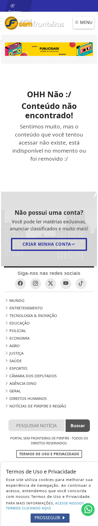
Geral (14, 390)
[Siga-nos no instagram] (35, 283)
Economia (19, 338)
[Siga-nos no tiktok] (81, 283)
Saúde (15, 360)
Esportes (17, 368)
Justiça (16, 353)
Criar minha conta (46, 244)
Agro (14, 345)
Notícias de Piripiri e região (37, 406)
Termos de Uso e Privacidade (49, 453)
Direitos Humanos (27, 398)
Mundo (16, 300)
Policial (17, 330)
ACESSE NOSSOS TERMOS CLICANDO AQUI (45, 505)
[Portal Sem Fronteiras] (34, 22)
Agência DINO (22, 383)
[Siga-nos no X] (50, 283)
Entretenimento (25, 308)
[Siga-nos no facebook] (20, 283)
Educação (19, 323)
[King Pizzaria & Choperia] (49, 49)
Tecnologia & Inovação (32, 315)
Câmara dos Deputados (32, 375)
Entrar (15, 10)
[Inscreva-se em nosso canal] (65, 283)
